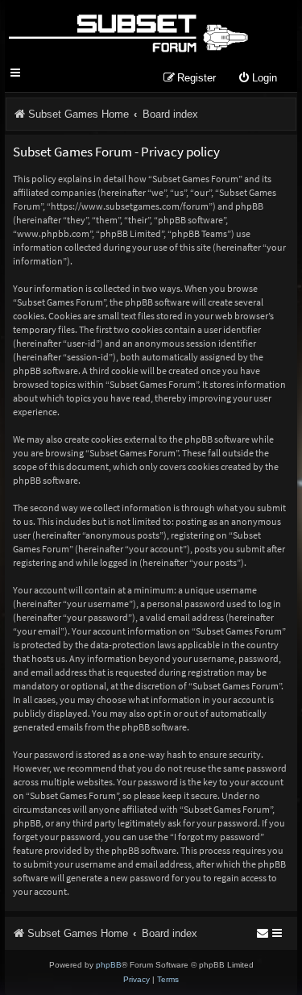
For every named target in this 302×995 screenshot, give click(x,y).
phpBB (109, 964)
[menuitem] (257, 78)
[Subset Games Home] (127, 30)
